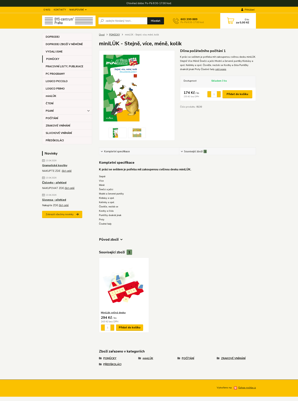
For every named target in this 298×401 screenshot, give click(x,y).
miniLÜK (51, 96)
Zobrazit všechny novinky (59, 214)
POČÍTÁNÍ (52, 118)
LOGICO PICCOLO (57, 81)
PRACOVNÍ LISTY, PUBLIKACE (64, 66)
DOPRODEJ (52, 37)
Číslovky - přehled (54, 182)
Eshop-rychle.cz (247, 387)
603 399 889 (189, 19)
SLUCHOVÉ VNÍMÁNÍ (59, 133)
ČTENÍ (49, 103)
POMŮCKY (52, 59)
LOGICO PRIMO (55, 88)
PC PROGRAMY (55, 74)
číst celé (67, 171)
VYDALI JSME (54, 51)
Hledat (155, 21)
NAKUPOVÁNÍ (76, 9)
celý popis (220, 69)
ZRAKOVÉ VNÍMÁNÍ (58, 125)
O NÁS (46, 9)
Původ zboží (109, 239)
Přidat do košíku (237, 94)
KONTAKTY (60, 9)
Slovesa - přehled (54, 200)
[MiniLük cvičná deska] (124, 284)
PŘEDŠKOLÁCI (55, 140)
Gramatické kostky (54, 165)
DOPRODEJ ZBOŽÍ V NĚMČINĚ (64, 44)
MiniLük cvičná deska (113, 312)
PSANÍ (50, 111)
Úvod (102, 34)
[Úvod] (69, 20)
